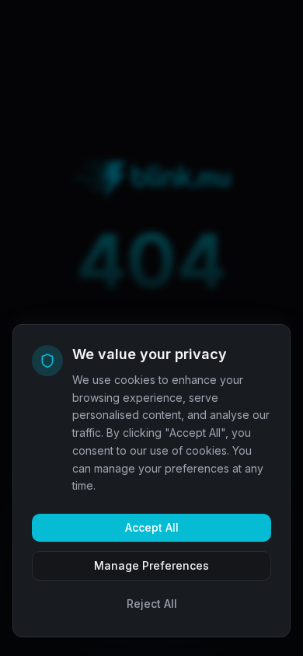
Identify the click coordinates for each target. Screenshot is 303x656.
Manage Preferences (151, 565)
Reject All (152, 603)
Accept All (152, 527)
